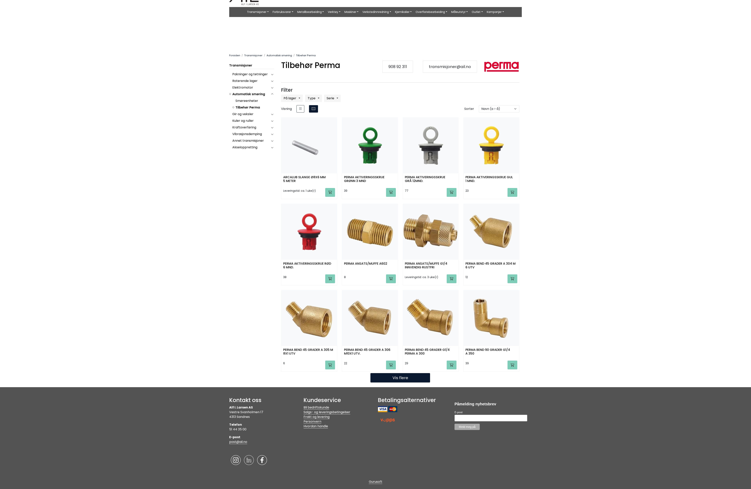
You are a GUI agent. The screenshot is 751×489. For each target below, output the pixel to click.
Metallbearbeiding (309, 12)
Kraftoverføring (244, 127)
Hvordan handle (316, 426)
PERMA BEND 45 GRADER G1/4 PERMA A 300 (427, 352)
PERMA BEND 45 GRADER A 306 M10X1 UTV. (367, 352)
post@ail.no (238, 442)
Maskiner (350, 12)
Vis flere (400, 378)
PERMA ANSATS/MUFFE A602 (365, 264)
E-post (459, 412)
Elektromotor (242, 87)
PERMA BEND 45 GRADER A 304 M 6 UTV (490, 266)
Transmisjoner (256, 12)
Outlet (476, 12)
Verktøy (333, 12)
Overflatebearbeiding (430, 12)
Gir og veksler (242, 114)
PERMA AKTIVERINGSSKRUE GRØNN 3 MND (364, 179)
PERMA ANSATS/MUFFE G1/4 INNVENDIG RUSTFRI (426, 266)
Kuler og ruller (243, 120)
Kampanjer (494, 12)
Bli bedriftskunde (316, 407)
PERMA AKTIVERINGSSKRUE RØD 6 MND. (307, 266)
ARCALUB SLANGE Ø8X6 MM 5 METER (304, 179)
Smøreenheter (246, 101)
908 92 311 (397, 66)
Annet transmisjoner (248, 140)
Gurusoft (375, 481)
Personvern (312, 421)
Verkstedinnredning (375, 12)
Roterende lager (245, 81)
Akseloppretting (244, 147)
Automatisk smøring (248, 94)
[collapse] (272, 74)
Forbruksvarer (282, 12)
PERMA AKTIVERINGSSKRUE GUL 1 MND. (489, 179)
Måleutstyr (458, 12)
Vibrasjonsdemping (247, 134)
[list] (300, 109)
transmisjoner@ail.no (450, 66)
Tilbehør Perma (247, 107)
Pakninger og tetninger (250, 74)
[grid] (313, 109)
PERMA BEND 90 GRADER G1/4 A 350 (487, 352)
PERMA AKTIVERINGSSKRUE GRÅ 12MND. (425, 179)
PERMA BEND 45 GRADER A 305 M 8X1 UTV (308, 352)
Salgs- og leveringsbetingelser (327, 412)
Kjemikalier (402, 12)
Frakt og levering (317, 417)
